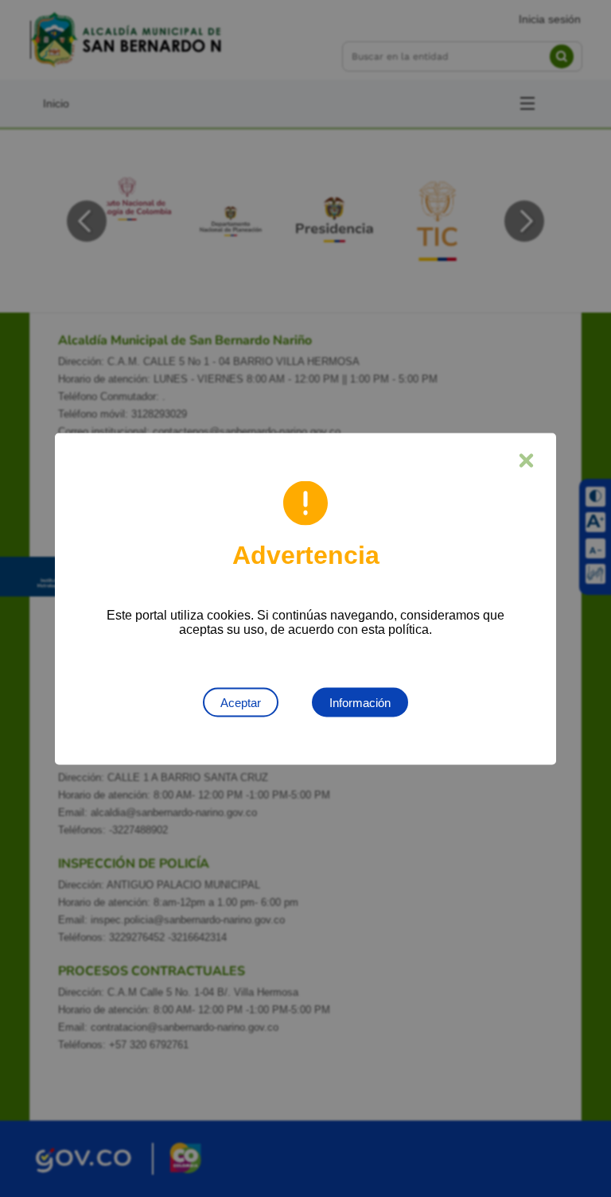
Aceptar (240, 702)
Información (360, 702)
